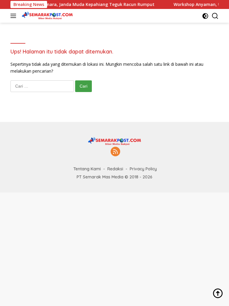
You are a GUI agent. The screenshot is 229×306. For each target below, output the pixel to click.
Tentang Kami (87, 169)
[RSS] (115, 152)
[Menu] (14, 16)
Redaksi (115, 169)
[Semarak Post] (46, 16)
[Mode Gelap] (205, 16)
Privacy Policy (143, 169)
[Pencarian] (215, 16)
